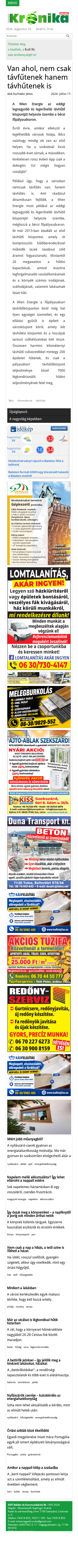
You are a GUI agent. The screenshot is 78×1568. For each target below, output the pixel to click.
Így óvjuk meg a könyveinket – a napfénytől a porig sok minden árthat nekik (39, 1214)
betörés (11, 1382)
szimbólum (24, 1382)
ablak (23, 1164)
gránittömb (34, 1454)
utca (26, 1347)
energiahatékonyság (45, 1164)
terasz (29, 1306)
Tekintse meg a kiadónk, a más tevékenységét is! (22, 49)
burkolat (35, 1491)
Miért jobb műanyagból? (25, 1139)
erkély (10, 1306)
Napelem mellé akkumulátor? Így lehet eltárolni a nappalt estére (35, 1178)
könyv (10, 1234)
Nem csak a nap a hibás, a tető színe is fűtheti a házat (35, 1249)
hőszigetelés (26, 1274)
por (34, 1234)
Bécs (11, 400)
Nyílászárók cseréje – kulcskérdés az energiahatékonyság (34, 1397)
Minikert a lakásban (21, 1288)
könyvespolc (23, 1234)
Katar (10, 1347)
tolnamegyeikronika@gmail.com (34, 1521)
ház (9, 1274)
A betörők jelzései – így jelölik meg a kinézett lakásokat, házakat (34, 1362)
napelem (33, 1199)
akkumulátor (47, 1199)
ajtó (30, 1164)
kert (9, 1491)
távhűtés (40, 400)
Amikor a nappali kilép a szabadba (32, 1468)
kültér (17, 1491)
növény (20, 1306)
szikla (23, 1454)
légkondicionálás (39, 1347)
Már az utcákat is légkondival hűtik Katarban (32, 1321)
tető (15, 1274)
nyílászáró (12, 1164)
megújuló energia (16, 1199)
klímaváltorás (24, 400)
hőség (18, 1347)
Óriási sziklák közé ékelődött (28, 1431)
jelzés (35, 1382)
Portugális (12, 1454)
